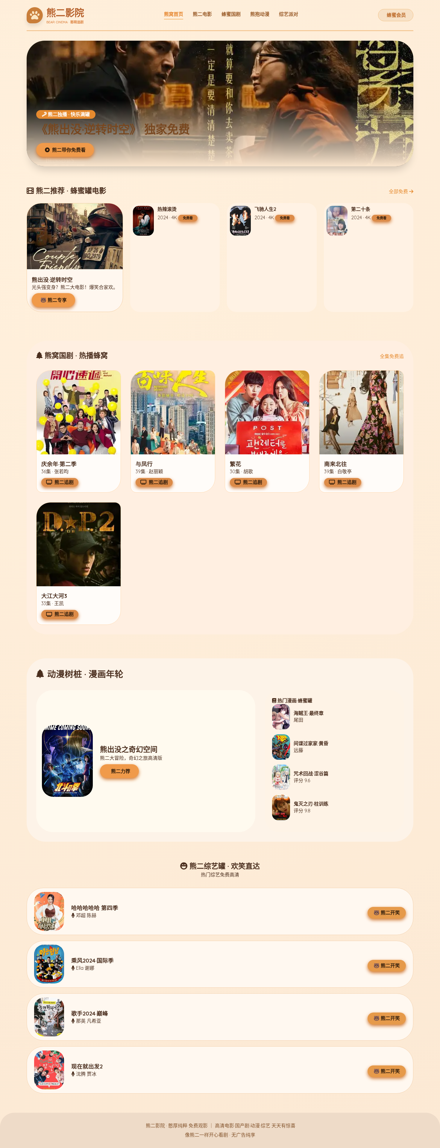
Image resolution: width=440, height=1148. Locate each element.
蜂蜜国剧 (231, 14)
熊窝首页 (173, 14)
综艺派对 (288, 14)
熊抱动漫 (259, 14)
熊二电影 (202, 14)
